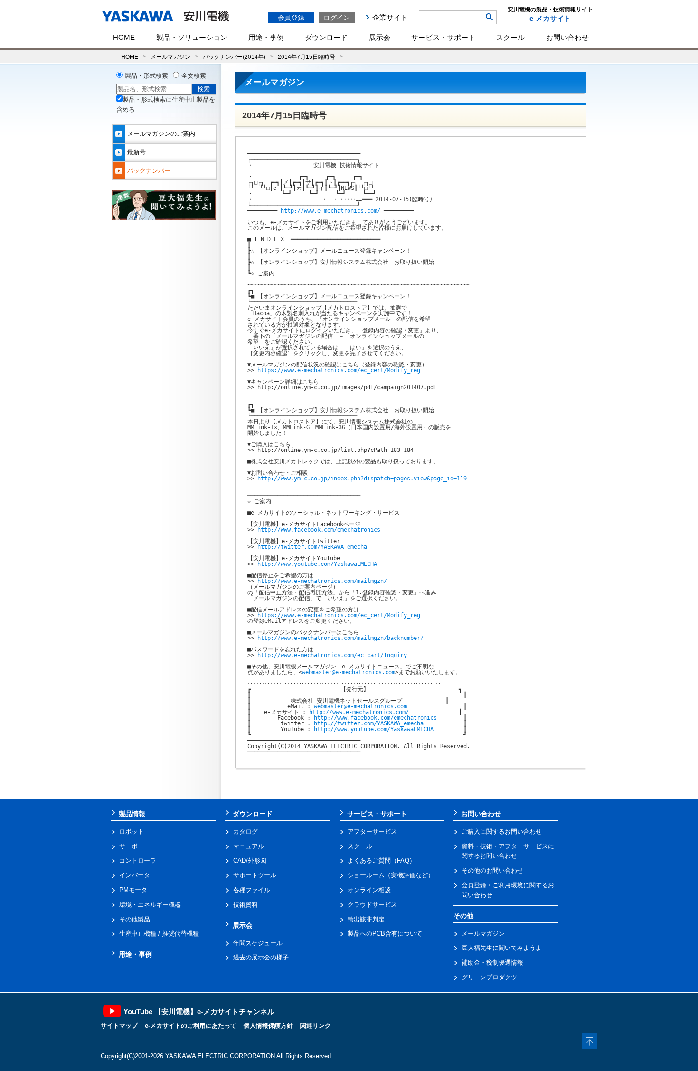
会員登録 (291, 17)
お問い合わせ (567, 37)
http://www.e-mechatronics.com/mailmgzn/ (322, 581)
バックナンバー (148, 170)
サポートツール (254, 875)
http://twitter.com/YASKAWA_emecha (312, 547)
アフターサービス (372, 831)
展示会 (379, 37)
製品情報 (132, 813)
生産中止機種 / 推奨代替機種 (159, 933)
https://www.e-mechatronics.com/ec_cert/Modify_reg (338, 370)
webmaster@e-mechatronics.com (348, 672)
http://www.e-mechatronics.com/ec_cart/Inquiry (332, 655)
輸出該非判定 (366, 919)
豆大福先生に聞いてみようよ (502, 947)
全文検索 (193, 75)
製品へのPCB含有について (385, 933)
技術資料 (245, 904)
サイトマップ (119, 1025)
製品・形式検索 (146, 75)
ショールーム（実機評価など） (391, 875)
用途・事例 (266, 37)
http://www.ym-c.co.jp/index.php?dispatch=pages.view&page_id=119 (362, 478)
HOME (124, 37)
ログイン (336, 17)
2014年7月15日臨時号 (306, 57)
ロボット (131, 831)
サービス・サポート (443, 37)
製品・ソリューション (191, 37)
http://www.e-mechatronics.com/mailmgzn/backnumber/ (340, 638)
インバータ (134, 875)
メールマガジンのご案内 (161, 133)
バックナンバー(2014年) (234, 57)
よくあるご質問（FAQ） (381, 860)
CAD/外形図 (249, 860)
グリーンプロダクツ (489, 977)
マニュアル (248, 846)
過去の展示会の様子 (261, 957)
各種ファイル (251, 889)
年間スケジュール (258, 943)
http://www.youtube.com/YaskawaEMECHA (317, 564)
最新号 (136, 152)
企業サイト (390, 17)
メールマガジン (170, 57)
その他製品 (134, 919)
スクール (510, 37)
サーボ (128, 846)
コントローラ (137, 860)
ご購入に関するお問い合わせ (502, 831)
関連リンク (315, 1025)
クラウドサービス (372, 904)
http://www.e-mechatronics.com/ (330, 210)
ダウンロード (326, 37)
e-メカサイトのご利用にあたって (190, 1025)
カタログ (245, 831)
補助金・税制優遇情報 (492, 962)
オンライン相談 (369, 889)
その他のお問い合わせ (492, 870)
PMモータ (133, 889)
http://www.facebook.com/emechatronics (318, 529)
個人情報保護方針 (268, 1025)
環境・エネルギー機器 (150, 904)
